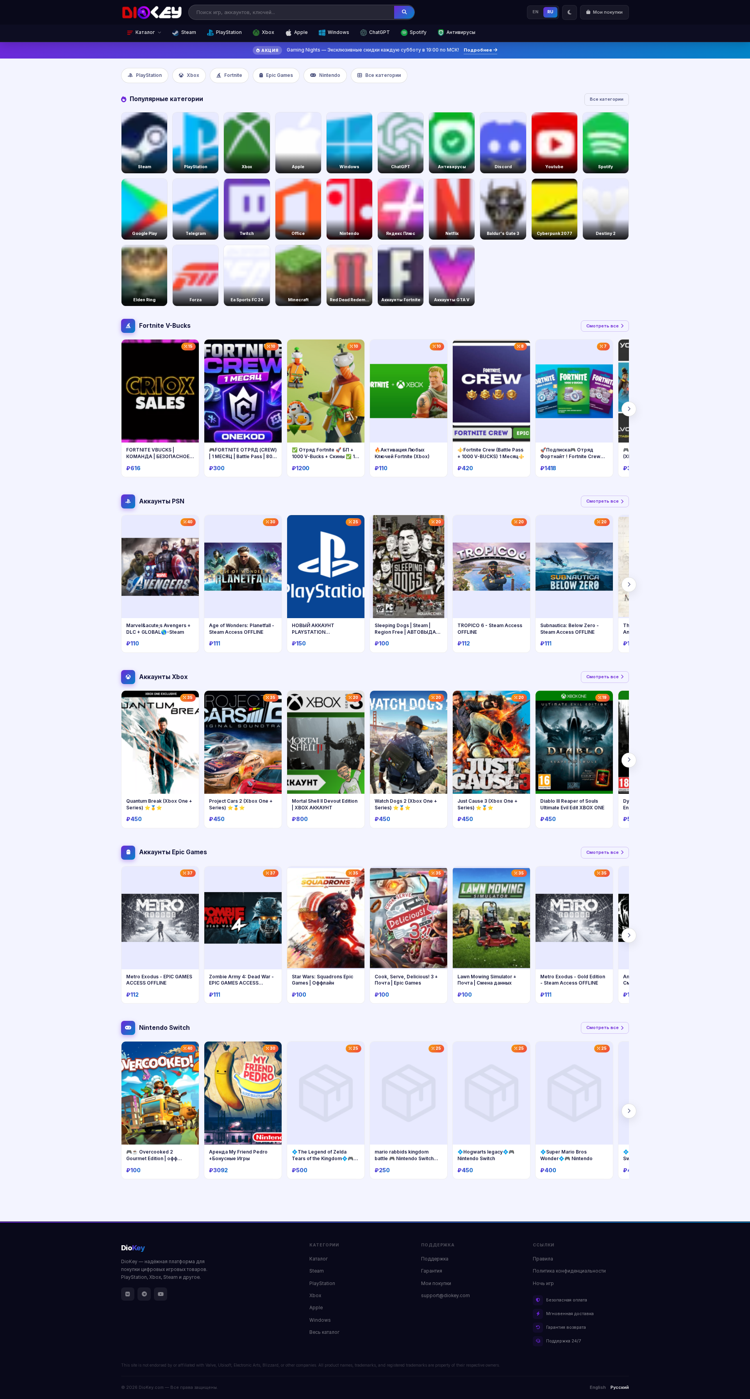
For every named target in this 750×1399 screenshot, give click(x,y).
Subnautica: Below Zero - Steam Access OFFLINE (569, 628)
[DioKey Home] (152, 12)
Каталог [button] (145, 32)
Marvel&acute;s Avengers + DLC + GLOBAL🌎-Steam (158, 628)
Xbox (268, 32)
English (598, 1387)
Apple (301, 32)
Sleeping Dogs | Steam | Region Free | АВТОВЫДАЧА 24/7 (409, 631)
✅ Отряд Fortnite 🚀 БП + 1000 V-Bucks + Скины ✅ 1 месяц (323, 456)
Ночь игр (543, 1283)
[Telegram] (144, 1294)
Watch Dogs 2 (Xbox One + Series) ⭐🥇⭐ (406, 804)
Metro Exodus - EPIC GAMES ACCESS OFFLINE (159, 980)
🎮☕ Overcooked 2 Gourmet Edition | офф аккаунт (151, 1158)
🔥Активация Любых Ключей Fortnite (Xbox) (402, 453)
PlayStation (229, 32)
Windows (338, 32)
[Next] (628, 409)
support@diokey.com (445, 1295)
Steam (188, 32)
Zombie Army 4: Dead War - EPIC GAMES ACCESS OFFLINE (241, 983)
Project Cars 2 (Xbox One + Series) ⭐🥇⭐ (241, 804)
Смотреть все (602, 326)
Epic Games (279, 75)
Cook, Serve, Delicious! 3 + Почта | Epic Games (406, 980)
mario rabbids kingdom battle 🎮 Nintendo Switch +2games (404, 1158)
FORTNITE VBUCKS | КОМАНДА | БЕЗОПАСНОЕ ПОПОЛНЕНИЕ (157, 456)
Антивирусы (460, 32)
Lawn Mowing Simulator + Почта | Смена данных (486, 980)
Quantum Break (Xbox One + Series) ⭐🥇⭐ (159, 804)
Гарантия (431, 1271)
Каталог (318, 1259)
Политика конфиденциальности (569, 1271)
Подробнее (478, 50)
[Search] (404, 12)
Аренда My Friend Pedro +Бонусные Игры (238, 1155)
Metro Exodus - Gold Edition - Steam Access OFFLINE (572, 980)
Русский (620, 1387)
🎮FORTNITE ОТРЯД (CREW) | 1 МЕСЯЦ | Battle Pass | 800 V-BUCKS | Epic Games (243, 456)
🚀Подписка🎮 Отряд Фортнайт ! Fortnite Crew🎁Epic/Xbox (573, 456)
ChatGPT (379, 32)
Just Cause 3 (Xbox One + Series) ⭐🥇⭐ (487, 804)
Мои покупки (436, 1283)
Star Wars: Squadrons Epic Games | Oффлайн (322, 980)
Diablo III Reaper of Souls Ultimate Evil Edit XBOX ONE (572, 804)
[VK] (127, 1294)
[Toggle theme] (569, 12)
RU (550, 11)
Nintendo (329, 75)
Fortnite (233, 75)
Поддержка (434, 1259)
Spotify (418, 32)
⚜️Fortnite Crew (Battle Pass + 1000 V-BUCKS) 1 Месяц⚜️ (490, 453)
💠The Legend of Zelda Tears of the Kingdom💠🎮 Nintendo (323, 1158)
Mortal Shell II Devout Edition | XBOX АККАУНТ (324, 804)
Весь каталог (324, 1332)
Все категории (383, 75)
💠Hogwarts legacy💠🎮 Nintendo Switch (485, 1155)
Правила (543, 1259)
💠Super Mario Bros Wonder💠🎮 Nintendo (566, 1155)
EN (535, 11)
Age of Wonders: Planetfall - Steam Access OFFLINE (241, 628)
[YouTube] (160, 1294)
